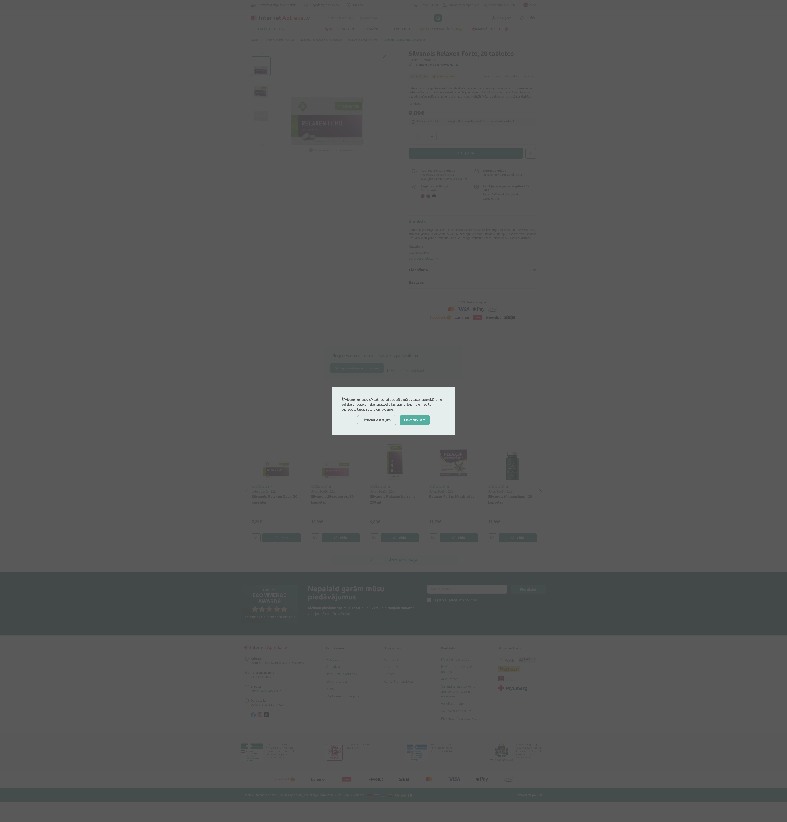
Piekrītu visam (414, 420)
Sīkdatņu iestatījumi (377, 420)
